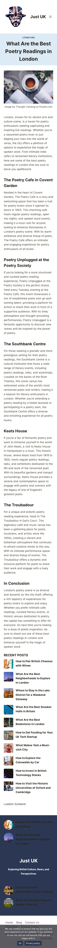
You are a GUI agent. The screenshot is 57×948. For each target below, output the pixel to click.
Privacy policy (33, 943)
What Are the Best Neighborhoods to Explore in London (33, 678)
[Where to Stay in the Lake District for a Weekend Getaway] (8, 693)
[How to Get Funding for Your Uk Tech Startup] (8, 735)
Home (9, 922)
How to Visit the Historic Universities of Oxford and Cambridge (33, 788)
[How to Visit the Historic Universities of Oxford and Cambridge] (8, 786)
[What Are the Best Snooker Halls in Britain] (8, 709)
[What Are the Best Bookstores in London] (8, 722)
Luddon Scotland (15, 804)
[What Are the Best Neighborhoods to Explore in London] (8, 676)
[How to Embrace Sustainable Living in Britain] (8, 890)
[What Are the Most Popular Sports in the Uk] (8, 903)
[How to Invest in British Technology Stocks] (8, 773)
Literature (28, 37)
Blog (19, 922)
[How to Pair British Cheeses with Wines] (8, 664)
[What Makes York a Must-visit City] (8, 748)
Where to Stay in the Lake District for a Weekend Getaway (33, 695)
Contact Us (32, 922)
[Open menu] (50, 16)
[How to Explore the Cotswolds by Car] (8, 760)
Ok (20, 943)
